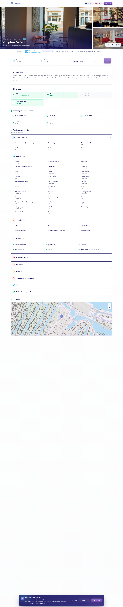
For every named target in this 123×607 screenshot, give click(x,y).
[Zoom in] (109, 304)
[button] (61, 316)
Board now (108, 3)
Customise (74, 600)
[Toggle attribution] (13, 334)
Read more (16, 81)
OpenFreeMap (17, 333)
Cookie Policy (42, 603)
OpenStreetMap (35, 333)
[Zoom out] (109, 307)
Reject (84, 600)
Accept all (96, 600)
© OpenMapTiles (23, 333)
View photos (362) (114, 45)
